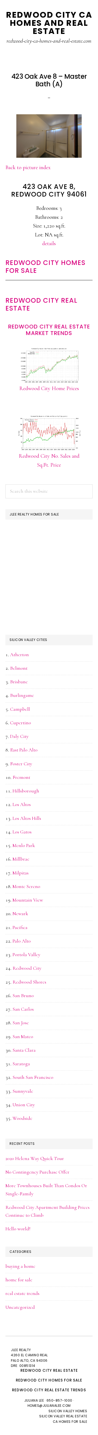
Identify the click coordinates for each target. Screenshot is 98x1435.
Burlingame (22, 695)
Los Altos (22, 804)
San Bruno (23, 995)
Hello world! (17, 1229)
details (49, 243)
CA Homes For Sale (70, 1421)
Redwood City (27, 968)
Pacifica (20, 927)
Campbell (20, 709)
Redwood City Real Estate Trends (49, 1390)
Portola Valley (26, 954)
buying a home (20, 1266)
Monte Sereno (26, 886)
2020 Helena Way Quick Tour (34, 1158)
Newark (20, 913)
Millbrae (21, 859)
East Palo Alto (24, 750)
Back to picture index (28, 167)
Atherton (19, 655)
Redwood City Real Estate (41, 304)
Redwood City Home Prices (49, 388)
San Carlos (23, 1009)
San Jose (21, 1023)
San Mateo (23, 1036)
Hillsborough (26, 791)
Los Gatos (22, 832)
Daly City (19, 736)
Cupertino (20, 723)
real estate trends (22, 1293)
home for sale (18, 1280)
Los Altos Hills (27, 818)
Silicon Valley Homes (67, 1411)
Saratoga (21, 1064)
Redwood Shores (29, 982)
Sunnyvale (23, 1091)
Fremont (21, 777)
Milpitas (21, 873)
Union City (24, 1105)
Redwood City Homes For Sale (45, 266)
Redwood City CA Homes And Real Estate (49, 23)
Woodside (22, 1118)
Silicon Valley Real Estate (63, 1416)
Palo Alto (22, 941)
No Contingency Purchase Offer (37, 1172)
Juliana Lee (34, 1400)
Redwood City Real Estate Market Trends (49, 330)
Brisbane (19, 682)
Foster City (21, 764)
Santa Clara (24, 1050)
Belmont (18, 668)
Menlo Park (24, 845)
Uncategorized (20, 1307)
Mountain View (28, 900)
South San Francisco (33, 1077)
